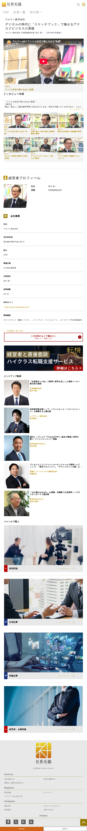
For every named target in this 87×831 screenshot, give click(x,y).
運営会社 (7, 806)
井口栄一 (36, 12)
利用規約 (7, 809)
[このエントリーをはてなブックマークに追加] (23, 822)
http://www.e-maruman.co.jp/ (17, 307)
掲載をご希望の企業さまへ (14, 783)
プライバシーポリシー (52, 806)
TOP (6, 12)
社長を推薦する (49, 779)
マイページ (48, 792)
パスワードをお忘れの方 (13, 796)
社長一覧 (19, 12)
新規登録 (22, 829)
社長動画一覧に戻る (15, 331)
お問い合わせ (49, 809)
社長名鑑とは (9, 779)
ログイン (65, 829)
